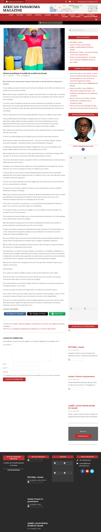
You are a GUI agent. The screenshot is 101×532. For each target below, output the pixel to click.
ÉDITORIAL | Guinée (76, 42)
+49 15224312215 (85, 460)
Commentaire (7, 344)
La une (39, 480)
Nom (5, 364)
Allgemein (33, 480)
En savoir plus (83, 436)
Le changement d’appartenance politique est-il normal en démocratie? (33, 329)
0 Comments (25, 76)
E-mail (5, 368)
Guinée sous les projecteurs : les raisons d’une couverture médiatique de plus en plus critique (83, 59)
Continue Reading (13, 470)
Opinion (43, 480)
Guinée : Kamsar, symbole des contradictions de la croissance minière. (83, 100)
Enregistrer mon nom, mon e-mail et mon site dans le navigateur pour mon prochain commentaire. (32, 375)
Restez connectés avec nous (83, 146)
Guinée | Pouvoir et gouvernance (80, 45)
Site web (5, 372)
